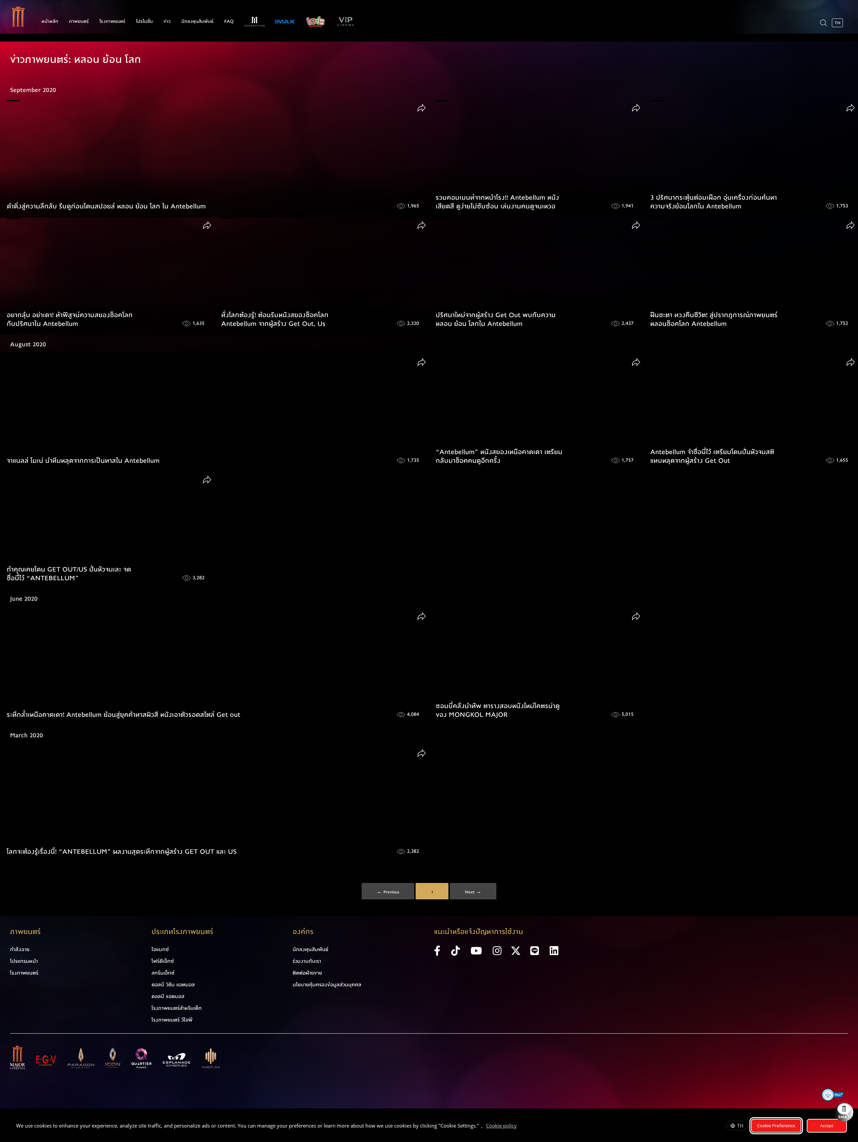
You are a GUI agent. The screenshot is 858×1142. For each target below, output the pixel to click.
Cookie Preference (776, 1126)
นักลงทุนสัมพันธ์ (197, 21)
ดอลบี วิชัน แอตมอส (173, 984)
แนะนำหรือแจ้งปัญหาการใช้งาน (478, 932)
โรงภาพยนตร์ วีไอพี (171, 1020)
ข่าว (167, 21)
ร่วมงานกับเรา (307, 961)
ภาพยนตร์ (79, 21)
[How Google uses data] (520, 1127)
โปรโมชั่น (144, 21)
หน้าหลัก (50, 21)
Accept (827, 1126)
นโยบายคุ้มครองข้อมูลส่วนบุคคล (327, 984)
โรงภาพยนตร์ (112, 21)
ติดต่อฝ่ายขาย (307, 973)
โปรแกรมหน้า (24, 961)
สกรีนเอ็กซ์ (163, 973)
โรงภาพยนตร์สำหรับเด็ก (176, 1008)
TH (740, 1125)
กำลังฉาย (19, 949)
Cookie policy (501, 1125)
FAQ (229, 21)
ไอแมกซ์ (160, 949)
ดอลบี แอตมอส (167, 996)
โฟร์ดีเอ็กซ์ (162, 961)
